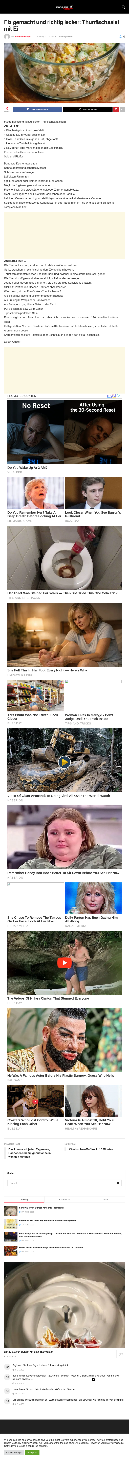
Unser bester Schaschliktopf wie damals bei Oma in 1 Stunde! (51, 1247)
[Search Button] (123, 7)
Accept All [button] (32, 1452)
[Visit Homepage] (64, 7)
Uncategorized (65, 36)
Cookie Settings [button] (14, 1452)
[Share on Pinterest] (116, 109)
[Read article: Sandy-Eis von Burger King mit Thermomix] (64, 1305)
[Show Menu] (5, 7)
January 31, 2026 (45, 36)
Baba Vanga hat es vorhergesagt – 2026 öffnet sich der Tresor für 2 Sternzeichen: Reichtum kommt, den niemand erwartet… (70, 1235)
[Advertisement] (64, 235)
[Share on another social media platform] (122, 109)
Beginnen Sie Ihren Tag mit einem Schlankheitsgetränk (47, 1220)
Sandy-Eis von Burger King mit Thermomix (41, 1207)
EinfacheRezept (22, 36)
